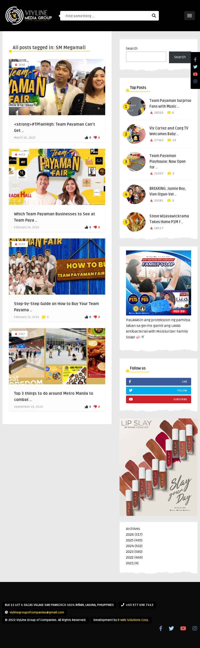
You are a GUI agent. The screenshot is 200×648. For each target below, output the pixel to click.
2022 (130, 557)
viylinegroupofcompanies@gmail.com (37, 612)
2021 (130, 563)
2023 (130, 551)
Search (132, 48)
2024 (130, 546)
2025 (130, 540)
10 (174, 140)
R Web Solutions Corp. (133, 620)
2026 (130, 534)
